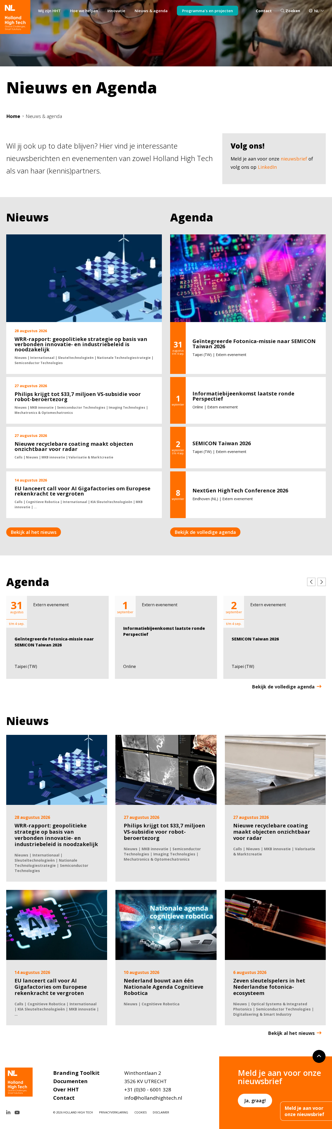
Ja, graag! (255, 1100)
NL (316, 10)
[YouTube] (17, 1112)
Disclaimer (161, 1112)
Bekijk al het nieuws (34, 532)
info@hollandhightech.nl (153, 1098)
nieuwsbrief (294, 159)
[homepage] (15, 17)
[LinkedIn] (8, 1112)
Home (13, 116)
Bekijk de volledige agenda (205, 532)
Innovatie (116, 10)
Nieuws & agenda (151, 10)
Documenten (70, 1081)
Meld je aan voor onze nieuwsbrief (304, 1111)
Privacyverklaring (113, 1112)
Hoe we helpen (84, 10)
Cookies (140, 1112)
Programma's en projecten (207, 10)
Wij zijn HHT (49, 10)
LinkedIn (267, 167)
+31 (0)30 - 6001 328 (147, 1089)
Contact (264, 10)
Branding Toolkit (76, 1072)
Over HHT (66, 1089)
